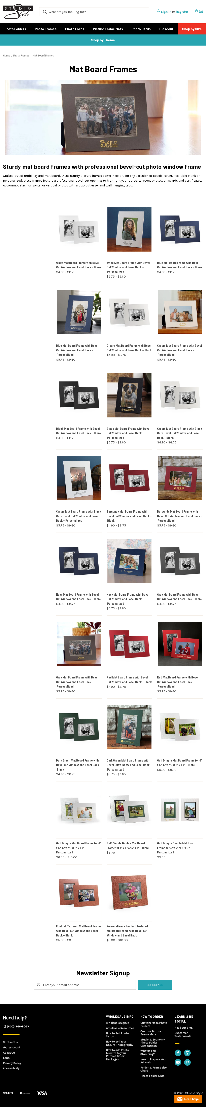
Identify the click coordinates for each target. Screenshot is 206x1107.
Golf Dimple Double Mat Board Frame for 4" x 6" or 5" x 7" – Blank (128, 846)
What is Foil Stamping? (148, 1052)
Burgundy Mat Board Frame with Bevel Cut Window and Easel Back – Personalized (179, 516)
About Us (9, 1052)
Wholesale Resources (120, 1028)
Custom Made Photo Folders (153, 1024)
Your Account (11, 1047)
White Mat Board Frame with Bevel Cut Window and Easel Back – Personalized (128, 267)
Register (182, 12)
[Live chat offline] (188, 1099)
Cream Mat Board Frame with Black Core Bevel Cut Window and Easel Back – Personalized (78, 516)
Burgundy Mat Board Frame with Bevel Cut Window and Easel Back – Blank (129, 516)
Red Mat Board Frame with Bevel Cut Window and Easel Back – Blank (129, 680)
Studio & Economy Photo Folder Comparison (152, 1043)
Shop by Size (192, 29)
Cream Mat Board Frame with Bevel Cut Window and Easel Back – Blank (129, 348)
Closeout (166, 29)
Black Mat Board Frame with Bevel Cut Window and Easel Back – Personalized (128, 433)
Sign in (166, 12)
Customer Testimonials (183, 1034)
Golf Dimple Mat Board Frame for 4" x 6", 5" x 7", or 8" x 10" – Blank (179, 763)
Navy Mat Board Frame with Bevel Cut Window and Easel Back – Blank (78, 597)
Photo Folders (15, 29)
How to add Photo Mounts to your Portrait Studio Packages (117, 1054)
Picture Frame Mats (108, 29)
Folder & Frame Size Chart (153, 1069)
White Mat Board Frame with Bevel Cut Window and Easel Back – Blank (78, 265)
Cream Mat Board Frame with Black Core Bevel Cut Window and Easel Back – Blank (179, 433)
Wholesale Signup (117, 1023)
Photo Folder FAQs (152, 1076)
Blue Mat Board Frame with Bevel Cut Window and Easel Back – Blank (179, 265)
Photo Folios (74, 29)
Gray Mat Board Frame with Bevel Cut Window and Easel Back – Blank (179, 597)
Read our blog (184, 1027)
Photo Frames (46, 29)
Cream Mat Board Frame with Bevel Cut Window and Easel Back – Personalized (179, 350)
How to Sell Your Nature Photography (119, 1043)
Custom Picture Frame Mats (150, 1033)
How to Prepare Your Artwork (153, 1061)
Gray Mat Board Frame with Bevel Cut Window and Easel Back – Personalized (77, 682)
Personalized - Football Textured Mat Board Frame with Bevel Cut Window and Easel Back (127, 931)
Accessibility (11, 1068)
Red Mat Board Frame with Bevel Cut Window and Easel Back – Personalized (178, 682)
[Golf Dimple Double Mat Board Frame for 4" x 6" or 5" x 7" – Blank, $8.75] (129, 810)
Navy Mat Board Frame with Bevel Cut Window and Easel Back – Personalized (128, 599)
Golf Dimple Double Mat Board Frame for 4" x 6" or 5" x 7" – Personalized (176, 848)
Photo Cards (141, 29)
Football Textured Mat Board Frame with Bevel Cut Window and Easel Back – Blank (78, 931)
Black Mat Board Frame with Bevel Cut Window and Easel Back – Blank (78, 431)
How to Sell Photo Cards (117, 1035)
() (200, 12)
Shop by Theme (103, 40)
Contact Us (10, 1042)
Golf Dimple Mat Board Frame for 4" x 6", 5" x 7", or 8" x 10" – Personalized (78, 848)
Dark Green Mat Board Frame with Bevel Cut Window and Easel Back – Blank (78, 765)
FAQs (6, 1058)
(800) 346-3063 (18, 1026)
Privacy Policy (12, 1063)
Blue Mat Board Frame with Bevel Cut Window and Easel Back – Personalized (77, 350)
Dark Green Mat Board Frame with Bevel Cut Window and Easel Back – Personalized (129, 765)
